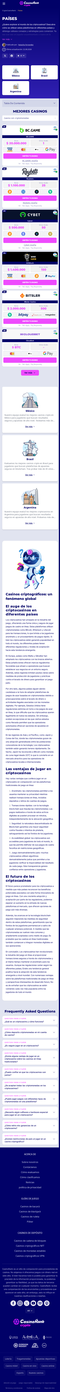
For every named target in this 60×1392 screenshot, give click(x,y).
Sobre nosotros (29, 1175)
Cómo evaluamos (29, 1185)
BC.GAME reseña (29, 160)
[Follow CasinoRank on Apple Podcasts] (46, 1317)
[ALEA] (30, 1351)
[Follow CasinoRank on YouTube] (33, 1317)
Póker (29, 1235)
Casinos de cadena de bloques (29, 1254)
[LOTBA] (13, 1351)
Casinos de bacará (29, 1219)
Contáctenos (29, 1180)
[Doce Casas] (46, 1351)
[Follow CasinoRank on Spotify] (39, 1317)
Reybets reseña (29, 202)
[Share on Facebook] (12, 56)
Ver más (28, 372)
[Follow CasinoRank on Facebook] (12, 1317)
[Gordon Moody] (20, 1359)
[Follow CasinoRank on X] (26, 1317)
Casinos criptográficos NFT (29, 1259)
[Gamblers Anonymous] (34, 1359)
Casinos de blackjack (29, 1225)
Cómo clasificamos (29, 1190)
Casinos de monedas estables (29, 1264)
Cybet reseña (29, 245)
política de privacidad (29, 1200)
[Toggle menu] (4, 3)
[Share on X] (5, 56)
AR (28, 1324)
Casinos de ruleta (29, 1230)
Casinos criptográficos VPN (29, 1269)
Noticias (29, 1195)
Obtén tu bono (29, 156)
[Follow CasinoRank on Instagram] (19, 1317)
